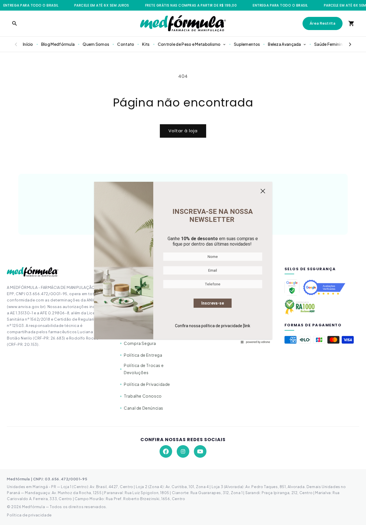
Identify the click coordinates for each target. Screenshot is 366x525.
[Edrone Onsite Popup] (183, 262)
